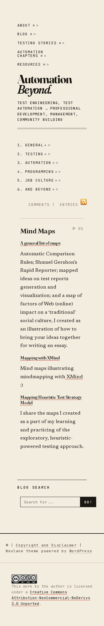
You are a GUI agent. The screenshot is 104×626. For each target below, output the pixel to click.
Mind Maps (37, 231)
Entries (69, 204)
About (26, 25)
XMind (74, 377)
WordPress (80, 551)
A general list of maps (40, 243)
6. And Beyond (36, 189)
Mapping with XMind (40, 358)
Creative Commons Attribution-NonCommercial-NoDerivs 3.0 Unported (51, 598)
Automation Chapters (30, 53)
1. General (32, 145)
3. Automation (36, 162)
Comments (39, 204)
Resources (31, 64)
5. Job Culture (37, 180)
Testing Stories (39, 42)
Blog (24, 34)
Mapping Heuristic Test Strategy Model (51, 399)
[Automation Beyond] (44, 84)
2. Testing (32, 154)
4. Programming (37, 171)
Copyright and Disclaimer (46, 545)
